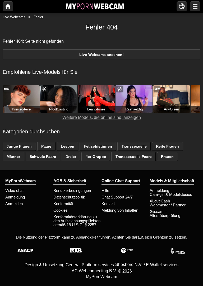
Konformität (63, 203)
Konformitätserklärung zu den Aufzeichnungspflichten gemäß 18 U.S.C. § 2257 (76, 221)
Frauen (167, 156)
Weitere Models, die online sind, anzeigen (101, 117)
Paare (46, 146)
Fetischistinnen (98, 146)
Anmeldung (15, 197)
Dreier (71, 156)
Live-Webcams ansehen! (101, 54)
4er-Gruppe (96, 156)
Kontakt (108, 203)
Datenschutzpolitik (69, 197)
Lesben (67, 146)
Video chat (14, 190)
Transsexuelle (134, 146)
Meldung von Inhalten (120, 210)
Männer (13, 156)
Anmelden (14, 203)
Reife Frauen (167, 146)
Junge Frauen (19, 146)
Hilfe (105, 190)
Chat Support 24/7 (117, 197)
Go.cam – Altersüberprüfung (165, 213)
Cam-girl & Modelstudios (171, 194)
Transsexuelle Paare (134, 156)
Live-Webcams (14, 17)
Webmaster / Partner (168, 205)
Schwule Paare (43, 156)
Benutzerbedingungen (72, 190)
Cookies (60, 210)
